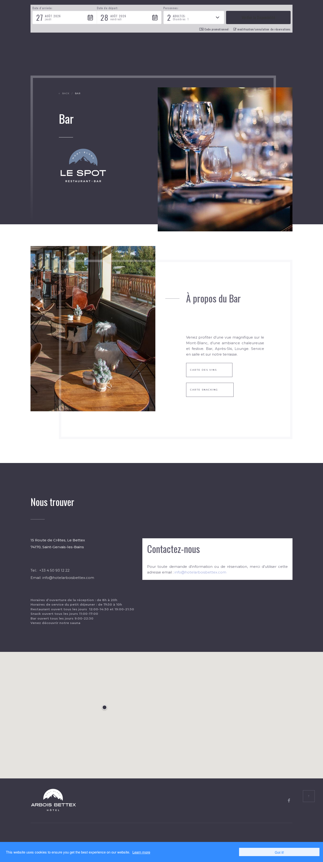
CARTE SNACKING (204, 389)
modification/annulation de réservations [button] (264, 29)
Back (66, 93)
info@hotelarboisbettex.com (68, 577)
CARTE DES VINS (203, 369)
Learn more (141, 851)
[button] (64, 17)
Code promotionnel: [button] (217, 29)
